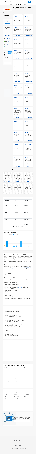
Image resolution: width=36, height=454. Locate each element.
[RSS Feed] (21, 440)
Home (11, 4)
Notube (25, 448)
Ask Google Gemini (9, 42)
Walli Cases (15, 367)
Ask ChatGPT (7, 44)
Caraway (15, 369)
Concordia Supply (16, 376)
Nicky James (15, 407)
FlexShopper (6, 369)
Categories (17, 4)
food (18, 268)
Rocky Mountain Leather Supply (7, 379)
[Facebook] (14, 440)
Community (24, 4)
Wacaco (25, 378)
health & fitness (8, 268)
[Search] (29, 2)
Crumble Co (25, 369)
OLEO (5, 392)
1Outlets (25, 376)
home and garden (26, 267)
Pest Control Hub (16, 396)
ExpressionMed (6, 381)
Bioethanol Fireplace (7, 400)
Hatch (24, 367)
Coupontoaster (5, 12)
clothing (11, 268)
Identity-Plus (6, 398)
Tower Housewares (26, 394)
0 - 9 (32, 433)
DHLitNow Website (8, 39)
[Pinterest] (19, 440)
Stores (14, 4)
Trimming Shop (16, 392)
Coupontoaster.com (14, 448)
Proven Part (25, 381)
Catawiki (5, 376)
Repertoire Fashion (7, 407)
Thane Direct (6, 396)
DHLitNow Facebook (8, 32)
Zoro (24, 392)
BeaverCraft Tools (16, 381)
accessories (15, 268)
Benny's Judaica (16, 378)
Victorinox (5, 367)
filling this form (20, 287)
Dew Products (16, 400)
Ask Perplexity (7, 46)
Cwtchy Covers (26, 398)
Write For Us (20, 445)
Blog (20, 4)
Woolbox (5, 394)
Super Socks (25, 400)
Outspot (25, 396)
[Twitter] (17, 440)
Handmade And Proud (17, 398)
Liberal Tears (15, 394)
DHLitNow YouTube (7, 36)
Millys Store (25, 407)
